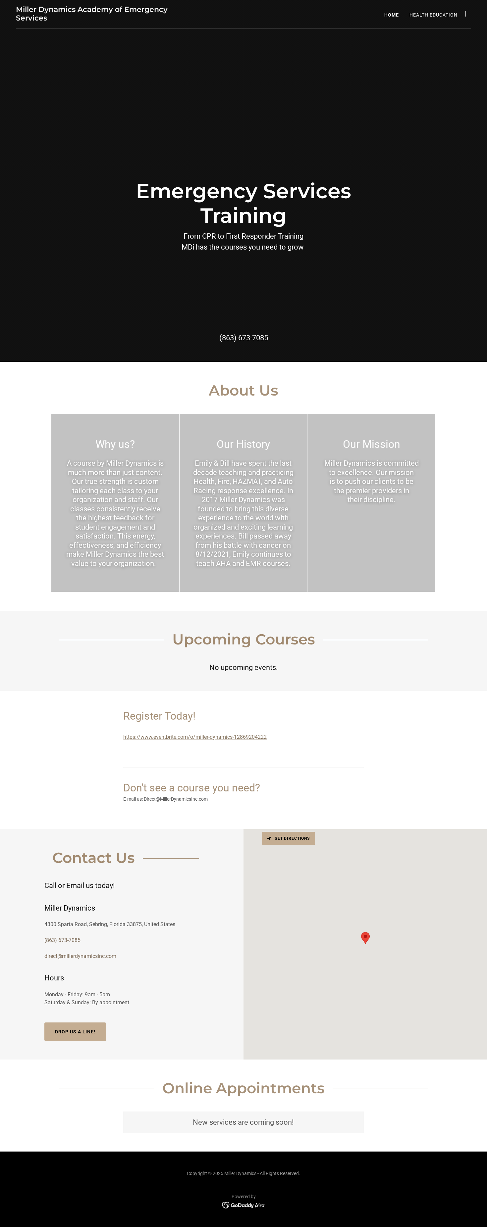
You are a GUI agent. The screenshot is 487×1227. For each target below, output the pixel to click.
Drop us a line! (75, 1031)
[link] (95, 19)
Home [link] (391, 15)
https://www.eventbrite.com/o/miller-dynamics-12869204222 (195, 737)
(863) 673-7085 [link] (243, 338)
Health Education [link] (433, 15)
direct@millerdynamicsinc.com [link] (80, 956)
